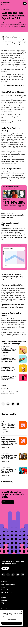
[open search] (20, 3)
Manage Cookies (12, 619)
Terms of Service (5, 609)
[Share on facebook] (13, 404)
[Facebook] (18, 574)
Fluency (3, 587)
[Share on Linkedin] (18, 404)
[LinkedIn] (3, 574)
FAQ (2, 603)
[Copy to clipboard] (3, 404)
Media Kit (4, 600)
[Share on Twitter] (8, 404)
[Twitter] (8, 574)
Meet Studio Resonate (8, 584)
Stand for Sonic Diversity (8, 593)
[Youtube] (22, 574)
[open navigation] (25, 3)
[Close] (21, 611)
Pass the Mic (5, 590)
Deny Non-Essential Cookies (11, 623)
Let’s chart (16, 334)
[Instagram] (13, 574)
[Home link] (5, 3)
